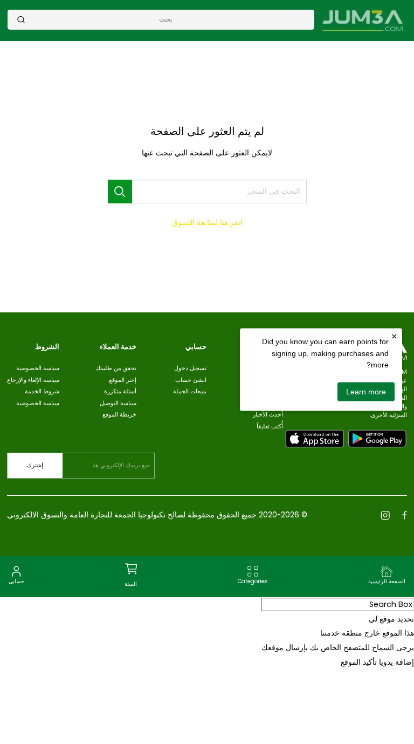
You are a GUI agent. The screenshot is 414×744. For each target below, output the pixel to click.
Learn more (366, 391)
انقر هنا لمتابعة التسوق (207, 222)
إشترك (35, 465)
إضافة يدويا (396, 662)
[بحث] (21, 19)
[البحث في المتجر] (120, 191)
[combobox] (165, 19)
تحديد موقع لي (391, 618)
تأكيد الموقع (359, 662)
